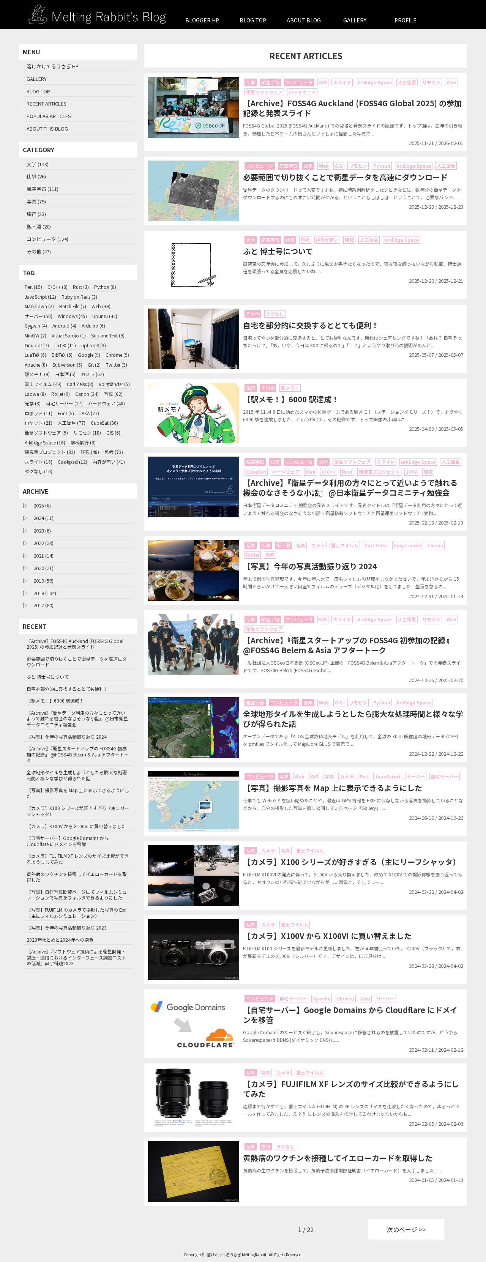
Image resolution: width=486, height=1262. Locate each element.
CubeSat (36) (104, 422)
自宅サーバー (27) (64, 403)
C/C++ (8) (57, 287)
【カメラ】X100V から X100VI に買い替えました (76, 826)
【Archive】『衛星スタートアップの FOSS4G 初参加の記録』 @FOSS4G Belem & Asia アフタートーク (78, 754)
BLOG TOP (253, 20)
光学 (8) (33, 403)
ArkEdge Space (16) (45, 442)
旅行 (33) (36, 213)
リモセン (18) (87, 432)
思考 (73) (113, 452)
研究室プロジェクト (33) (50, 452)
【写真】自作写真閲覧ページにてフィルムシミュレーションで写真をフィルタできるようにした (77, 895)
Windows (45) (72, 316)
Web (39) (101, 306)
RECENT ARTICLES (46, 103)
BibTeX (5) (62, 354)
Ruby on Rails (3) (79, 296)
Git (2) (94, 364)
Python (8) (105, 287)
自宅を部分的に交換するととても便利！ (67, 688)
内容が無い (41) (109, 461)
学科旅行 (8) (83, 442)
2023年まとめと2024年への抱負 (60, 939)
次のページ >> (406, 1229)
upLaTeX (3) (93, 345)
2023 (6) (42, 530)
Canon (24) (87, 394)
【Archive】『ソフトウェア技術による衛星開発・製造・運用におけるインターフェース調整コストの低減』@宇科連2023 (76, 957)
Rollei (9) (60, 394)
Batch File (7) (72, 306)
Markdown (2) (39, 306)
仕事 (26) (36, 176)
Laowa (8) (35, 394)
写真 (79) (36, 201)
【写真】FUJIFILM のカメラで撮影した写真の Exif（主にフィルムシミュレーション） (77, 912)
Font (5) (66, 413)
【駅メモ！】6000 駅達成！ (55, 700)
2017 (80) (43, 605)
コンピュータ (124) (47, 239)
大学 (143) (38, 164)
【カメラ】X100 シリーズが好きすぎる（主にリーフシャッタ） (78, 811)
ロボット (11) (38, 413)
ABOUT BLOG (304, 20)
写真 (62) (113, 394)
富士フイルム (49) (43, 384)
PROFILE (405, 20)
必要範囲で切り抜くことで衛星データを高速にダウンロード (77, 661)
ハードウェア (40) (106, 403)
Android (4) (64, 325)
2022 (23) (43, 543)
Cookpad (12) (72, 461)
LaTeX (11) (65, 345)
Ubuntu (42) (104, 316)
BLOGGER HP (202, 20)
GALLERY (354, 20)
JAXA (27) (89, 413)
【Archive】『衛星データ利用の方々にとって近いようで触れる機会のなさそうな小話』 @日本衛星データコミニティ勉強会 (77, 718)
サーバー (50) (38, 316)
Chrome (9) (117, 354)
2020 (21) (43, 568)
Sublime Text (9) (108, 335)
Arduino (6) (93, 325)
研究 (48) (89, 452)
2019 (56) (43, 580)
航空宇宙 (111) (42, 188)
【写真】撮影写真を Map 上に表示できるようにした (78, 793)
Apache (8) (36, 364)
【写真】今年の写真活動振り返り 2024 (67, 736)
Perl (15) (33, 287)
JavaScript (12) (40, 296)
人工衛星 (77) (71, 422)
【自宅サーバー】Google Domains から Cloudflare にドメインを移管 (68, 841)
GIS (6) (113, 432)
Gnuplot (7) (37, 345)
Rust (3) (81, 287)
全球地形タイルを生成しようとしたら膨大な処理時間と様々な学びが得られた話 (77, 775)
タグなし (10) (38, 471)
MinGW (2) (35, 335)
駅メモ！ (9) (37, 374)
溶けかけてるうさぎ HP (53, 66)
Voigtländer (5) (114, 384)
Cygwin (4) (36, 325)
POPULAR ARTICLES (49, 116)
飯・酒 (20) (39, 226)
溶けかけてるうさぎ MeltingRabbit (237, 1254)
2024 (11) (43, 518)
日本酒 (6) (65, 374)
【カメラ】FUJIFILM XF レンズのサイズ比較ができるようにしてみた (78, 858)
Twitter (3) (116, 364)
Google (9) (89, 354)
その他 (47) (39, 251)
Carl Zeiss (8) (80, 384)
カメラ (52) (92, 374)
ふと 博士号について (48, 676)
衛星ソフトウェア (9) (46, 432)
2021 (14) (43, 555)
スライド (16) (38, 461)
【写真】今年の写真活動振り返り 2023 (67, 927)
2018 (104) (44, 593)
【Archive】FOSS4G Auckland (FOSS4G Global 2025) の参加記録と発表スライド (75, 644)
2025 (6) (42, 505)
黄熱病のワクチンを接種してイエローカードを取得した (77, 877)
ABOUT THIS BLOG (47, 128)
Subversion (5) (67, 364)
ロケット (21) (38, 422)
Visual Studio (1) (69, 335)
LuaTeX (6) (35, 354)
